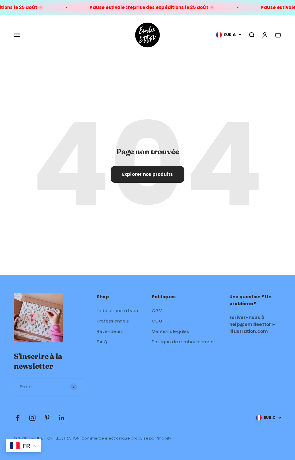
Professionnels (113, 321)
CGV (157, 311)
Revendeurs (110, 331)
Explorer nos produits (147, 174)
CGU (157, 321)
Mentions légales (170, 331)
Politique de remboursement (183, 342)
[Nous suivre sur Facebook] (18, 418)
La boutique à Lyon (117, 311)
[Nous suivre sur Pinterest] (47, 418)
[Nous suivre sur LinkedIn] (62, 418)
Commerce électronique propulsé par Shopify (126, 438)
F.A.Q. (102, 342)
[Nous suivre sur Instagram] (32, 418)
